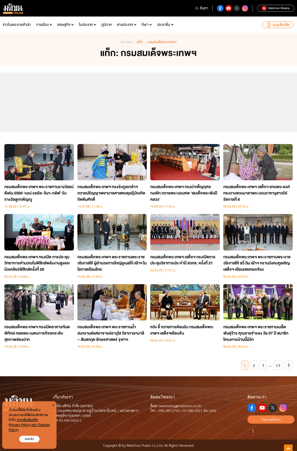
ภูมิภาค (106, 25)
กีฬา (145, 25)
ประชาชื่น (163, 25)
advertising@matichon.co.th (180, 405)
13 (278, 365)
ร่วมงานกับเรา (270, 419)
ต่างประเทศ (125, 25)
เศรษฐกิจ (63, 25)
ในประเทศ (86, 25)
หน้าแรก (126, 42)
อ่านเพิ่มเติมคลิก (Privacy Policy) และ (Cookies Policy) (29, 425)
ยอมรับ (29, 439)
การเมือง (42, 25)
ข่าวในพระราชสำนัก (17, 25)
